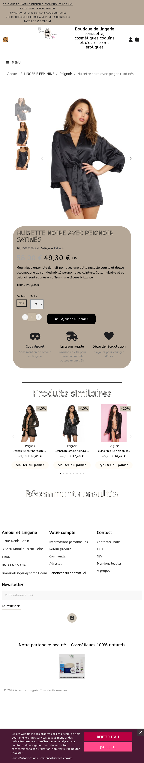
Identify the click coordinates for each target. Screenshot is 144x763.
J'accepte (108, 747)
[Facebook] (72, 618)
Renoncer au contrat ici (67, 573)
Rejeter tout (108, 736)
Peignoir (59, 248)
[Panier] (138, 39)
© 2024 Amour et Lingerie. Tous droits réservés (35, 690)
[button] (42, 158)
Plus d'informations (25, 758)
